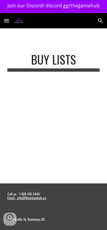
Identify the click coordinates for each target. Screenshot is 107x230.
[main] (53, 62)
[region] (53, 6)
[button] (6, 20)
